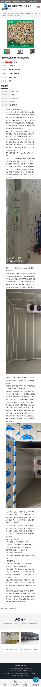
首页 (9, 13)
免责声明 (21, 673)
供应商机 (15, 13)
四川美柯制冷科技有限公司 (17, 671)
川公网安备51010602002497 (20, 675)
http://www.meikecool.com (8, 608)
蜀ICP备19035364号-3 (26, 668)
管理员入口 (27, 673)
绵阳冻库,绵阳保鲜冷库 (26, 13)
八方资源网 (14, 673)
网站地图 (34, 673)
